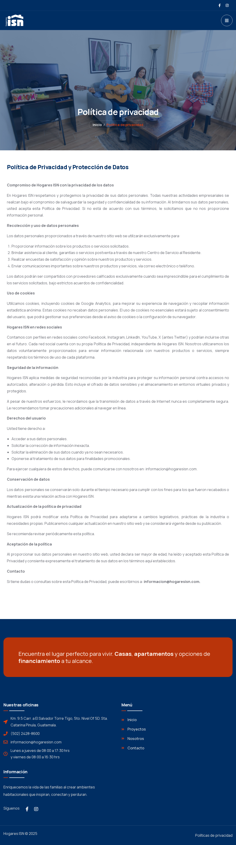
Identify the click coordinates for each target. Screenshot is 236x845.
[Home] (25, 20)
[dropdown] (227, 20)
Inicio (97, 124)
